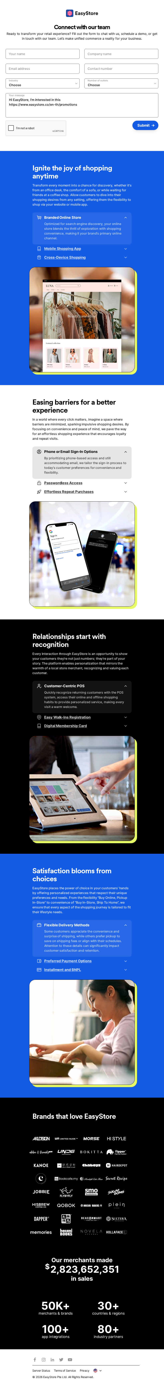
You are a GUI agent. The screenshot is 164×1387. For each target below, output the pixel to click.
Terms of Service (65, 1370)
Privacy (84, 1370)
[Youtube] (70, 1359)
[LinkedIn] (52, 1359)
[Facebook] (34, 1359)
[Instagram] (43, 1359)
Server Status (41, 1370)
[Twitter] (61, 1359)
